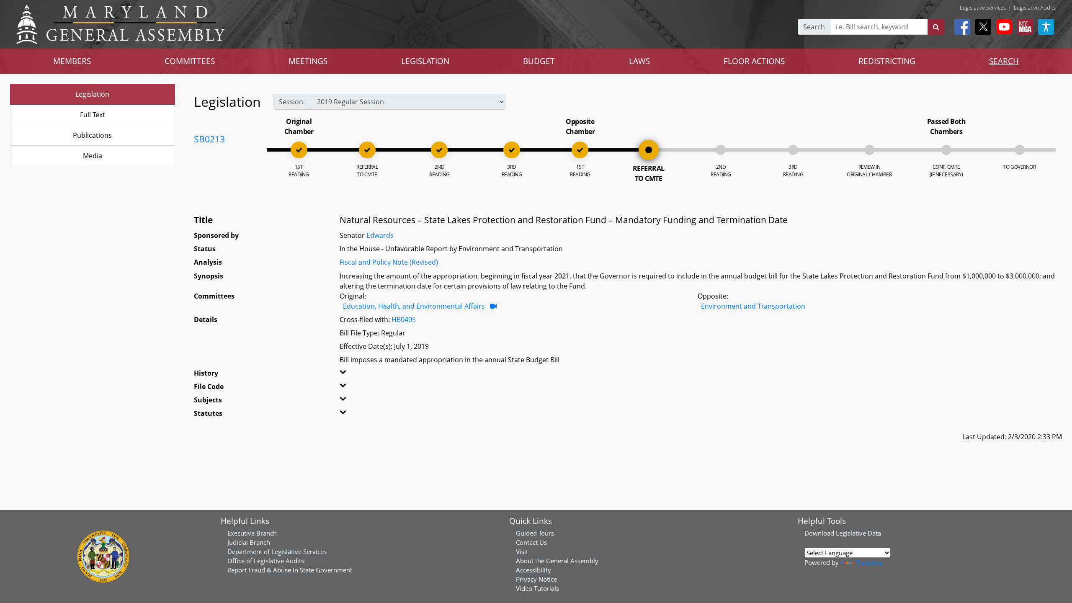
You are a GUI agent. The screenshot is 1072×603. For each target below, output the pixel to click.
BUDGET (539, 61)
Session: (292, 101)
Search (814, 26)
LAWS (639, 61)
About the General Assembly (557, 561)
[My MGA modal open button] (1023, 27)
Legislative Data (858, 533)
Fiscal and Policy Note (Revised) (389, 262)
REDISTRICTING (886, 61)
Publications (92, 135)
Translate (869, 562)
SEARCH (1004, 61)
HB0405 (404, 319)
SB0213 (209, 139)
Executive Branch (252, 533)
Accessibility (533, 570)
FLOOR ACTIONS (754, 61)
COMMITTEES (190, 61)
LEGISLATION (425, 61)
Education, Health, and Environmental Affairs (414, 306)
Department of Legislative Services (277, 551)
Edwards (380, 235)
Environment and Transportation (753, 306)
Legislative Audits (1035, 7)
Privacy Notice (536, 579)
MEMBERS (72, 61)
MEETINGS (308, 61)
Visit (522, 551)
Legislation (92, 94)
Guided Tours (535, 533)
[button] (369, 374)
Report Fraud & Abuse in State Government (289, 570)
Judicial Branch (248, 542)
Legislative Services (983, 7)
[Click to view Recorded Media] (493, 306)
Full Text (92, 114)
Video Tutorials (537, 588)
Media (92, 155)
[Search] (936, 27)
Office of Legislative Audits (265, 561)
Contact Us (531, 542)
